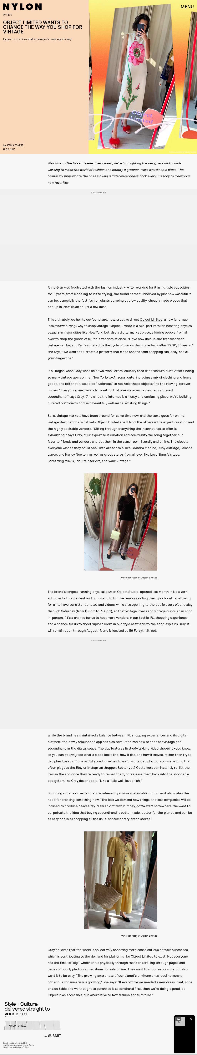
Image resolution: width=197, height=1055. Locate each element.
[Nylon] (22, 6)
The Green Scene (79, 163)
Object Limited (151, 319)
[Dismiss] (191, 1019)
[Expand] (178, 1019)
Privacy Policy (22, 1047)
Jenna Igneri (14, 145)
